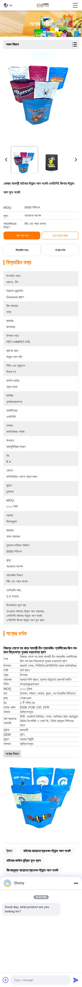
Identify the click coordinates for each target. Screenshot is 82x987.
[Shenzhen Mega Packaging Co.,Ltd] (42, 5)
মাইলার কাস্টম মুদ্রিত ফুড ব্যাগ (24, 860)
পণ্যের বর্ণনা (60, 250)
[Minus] (76, 883)
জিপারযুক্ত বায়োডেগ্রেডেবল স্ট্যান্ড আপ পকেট (32, 870)
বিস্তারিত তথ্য (22, 250)
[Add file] (6, 980)
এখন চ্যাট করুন (60, 235)
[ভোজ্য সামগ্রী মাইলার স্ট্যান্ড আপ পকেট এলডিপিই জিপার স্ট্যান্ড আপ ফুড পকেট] (40, 97)
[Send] (75, 980)
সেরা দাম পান (22, 235)
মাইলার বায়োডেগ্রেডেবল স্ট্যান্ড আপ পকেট (47, 851)
